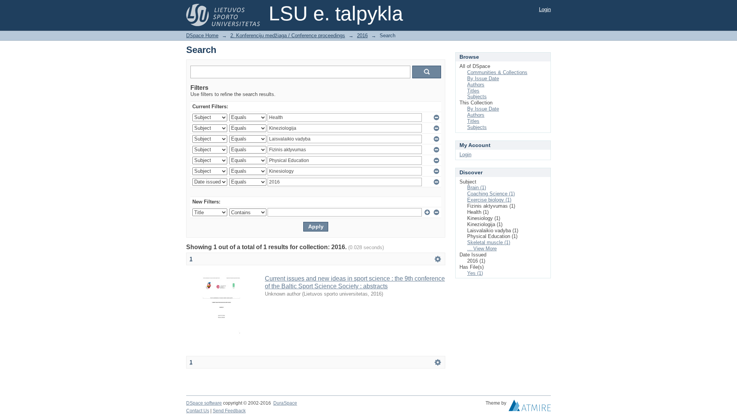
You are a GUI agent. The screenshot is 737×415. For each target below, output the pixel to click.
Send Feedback (229, 410)
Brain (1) (476, 187)
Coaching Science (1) (491, 194)
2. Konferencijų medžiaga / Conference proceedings (287, 35)
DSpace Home (202, 35)
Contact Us (197, 410)
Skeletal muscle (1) (488, 242)
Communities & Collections (497, 72)
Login (545, 9)
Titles (473, 91)
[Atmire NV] (530, 407)
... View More (482, 248)
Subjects (477, 96)
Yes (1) (475, 273)
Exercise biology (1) (489, 200)
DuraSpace (285, 403)
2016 (362, 35)
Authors (475, 85)
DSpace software (204, 403)
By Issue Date (483, 78)
